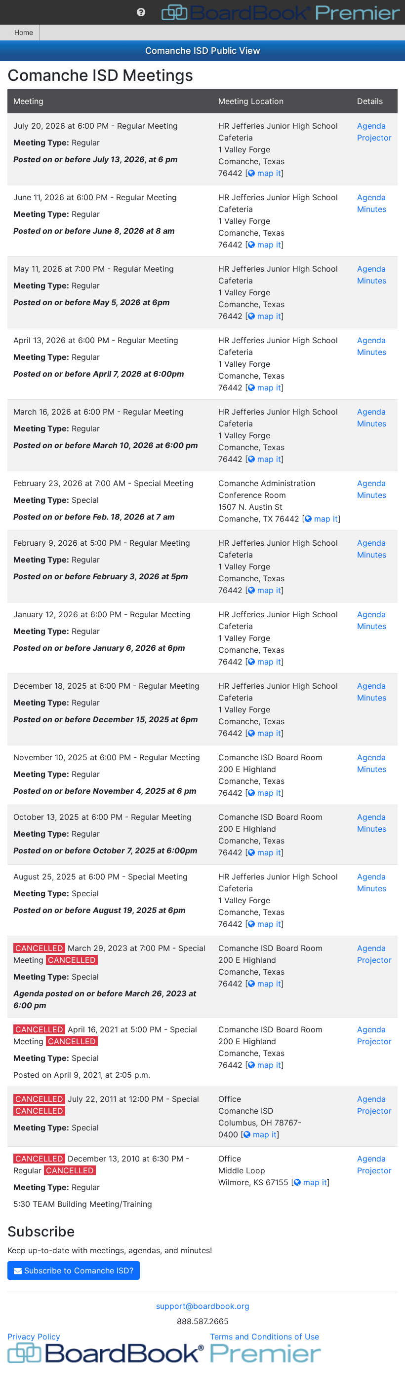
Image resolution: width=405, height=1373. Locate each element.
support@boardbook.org (202, 1306)
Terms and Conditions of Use (264, 1336)
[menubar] (202, 12)
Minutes (371, 209)
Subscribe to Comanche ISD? (77, 1270)
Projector (374, 137)
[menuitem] (141, 12)
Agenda (371, 126)
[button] (141, 12)
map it (268, 173)
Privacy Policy (33, 1336)
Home (23, 32)
